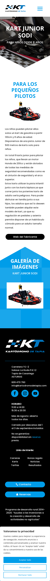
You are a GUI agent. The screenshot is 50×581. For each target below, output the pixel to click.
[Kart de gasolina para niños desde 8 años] (25, 307)
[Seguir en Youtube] (35, 393)
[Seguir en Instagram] (25, 393)
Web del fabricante (25, 237)
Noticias (35, 461)
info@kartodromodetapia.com (29, 385)
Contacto (25, 484)
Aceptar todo (25, 560)
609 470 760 (18, 382)
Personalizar (25, 567)
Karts (15, 461)
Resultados (35, 465)
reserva (36, 437)
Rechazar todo (25, 575)
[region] (25, 554)
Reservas (25, 494)
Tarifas (15, 465)
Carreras (15, 458)
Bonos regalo (35, 458)
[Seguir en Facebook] (14, 393)
